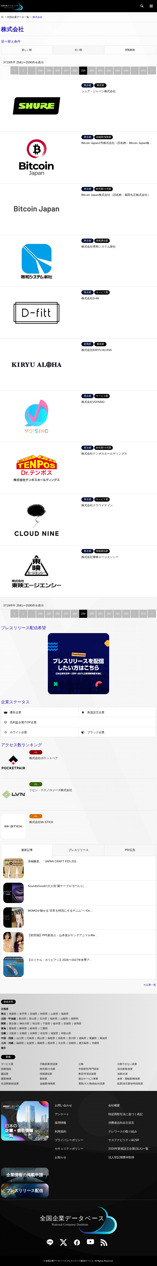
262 (109, 70)
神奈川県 (24, 1023)
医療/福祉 (6, 1069)
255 (49, 70)
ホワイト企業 (18, 732)
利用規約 (60, 1131)
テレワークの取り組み (122, 1131)
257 (66, 70)
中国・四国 (7, 1038)
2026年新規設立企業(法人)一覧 (128, 1148)
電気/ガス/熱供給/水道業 (91, 1083)
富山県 (33, 1018)
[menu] (151, 6)
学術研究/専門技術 (88, 1069)
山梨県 (64, 1018)
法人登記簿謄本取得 (121, 1157)
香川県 (72, 1038)
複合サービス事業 (88, 1078)
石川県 (43, 1018)
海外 (3, 1048)
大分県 (61, 1043)
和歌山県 (66, 1033)
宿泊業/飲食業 (125, 1069)
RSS (105, 1244)
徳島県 (82, 1038)
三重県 (44, 1028)
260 (92, 70)
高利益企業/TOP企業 (23, 722)
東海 (3, 1028)
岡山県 (41, 1038)
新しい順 (27, 49)
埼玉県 (36, 1023)
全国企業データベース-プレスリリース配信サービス (69, 1261)
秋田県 (44, 1013)
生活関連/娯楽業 (10, 1083)
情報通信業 (46, 1073)
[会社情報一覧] (25, 1121)
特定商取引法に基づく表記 (125, 1114)
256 (57, 70)
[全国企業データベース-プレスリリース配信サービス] (12, 6)
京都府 (23, 1033)
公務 (80, 1064)
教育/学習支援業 (87, 1073)
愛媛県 (93, 1038)
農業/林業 (6, 1078)
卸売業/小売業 (47, 1069)
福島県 (64, 1013)
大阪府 (12, 1033)
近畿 (3, 1033)
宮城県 (33, 1013)
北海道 (4, 1008)
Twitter (65, 1244)
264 (126, 70)
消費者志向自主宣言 (121, 1122)
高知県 (103, 1038)
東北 (3, 1013)
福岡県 (20, 1043)
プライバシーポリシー (69, 1140)
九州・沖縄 (7, 1043)
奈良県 (44, 1033)
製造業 (43, 1078)
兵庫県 (33, 1033)
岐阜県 (33, 1028)
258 (75, 70)
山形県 (54, 1013)
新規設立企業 (95, 712)
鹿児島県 (84, 1043)
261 (100, 70)
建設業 (4, 1073)
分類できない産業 (127, 1064)
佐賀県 (30, 1043)
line (51, 1244)
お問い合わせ (63, 1105)
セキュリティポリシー (69, 1148)
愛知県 (12, 1028)
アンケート (62, 1114)
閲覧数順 (130, 49)
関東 (3, 1023)
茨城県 (67, 1023)
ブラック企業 (95, 732)
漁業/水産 (122, 1073)
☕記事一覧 (149, 984)
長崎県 (41, 1043)
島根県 (51, 1038)
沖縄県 (95, 1043)
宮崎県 (72, 1043)
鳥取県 (61, 1038)
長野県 (74, 1018)
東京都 (12, 1023)
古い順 (78, 49)
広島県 (30, 1038)
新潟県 (22, 1018)
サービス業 (7, 1064)
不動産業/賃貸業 (49, 1064)
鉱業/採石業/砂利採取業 (130, 1083)
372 (143, 70)
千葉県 (46, 1023)
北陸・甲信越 (8, 1018)
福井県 (53, 1018)
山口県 (20, 1038)
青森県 (12, 1013)
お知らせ (60, 1157)
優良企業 (15, 712)
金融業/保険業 (47, 1083)
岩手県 (23, 1013)
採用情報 (60, 1122)
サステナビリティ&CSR (123, 1140)
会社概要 (114, 1105)
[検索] (142, 6)
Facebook (78, 1244)
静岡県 (23, 1028)
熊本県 (51, 1043)
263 (118, 70)
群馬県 (77, 1023)
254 (40, 70)
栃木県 (57, 1023)
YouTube (92, 1244)
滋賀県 (54, 1033)
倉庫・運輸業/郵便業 (128, 1078)
